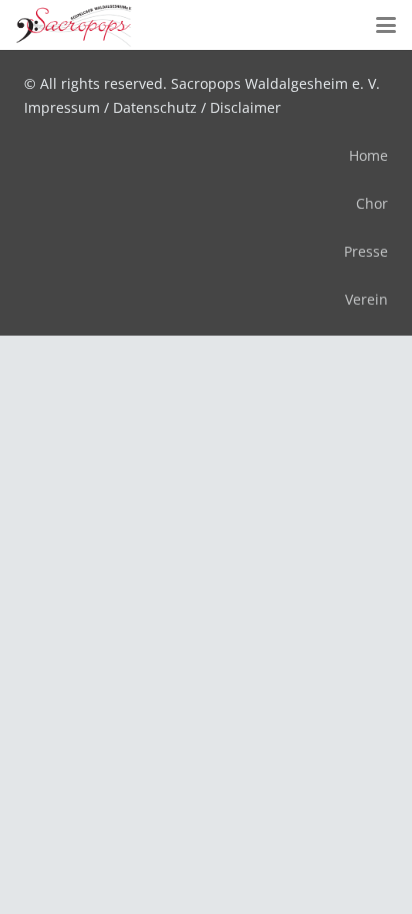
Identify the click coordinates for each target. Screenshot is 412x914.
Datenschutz (155, 107)
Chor (372, 203)
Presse (366, 251)
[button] (386, 25)
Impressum (62, 107)
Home (368, 155)
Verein (366, 299)
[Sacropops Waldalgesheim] (74, 25)
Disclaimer (245, 107)
